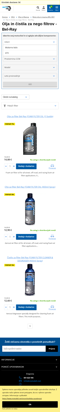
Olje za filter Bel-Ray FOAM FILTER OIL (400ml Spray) (30, 186)
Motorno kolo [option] (11, 47)
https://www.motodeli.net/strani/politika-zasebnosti (22, 398)
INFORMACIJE (8, 360)
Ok (30, 404)
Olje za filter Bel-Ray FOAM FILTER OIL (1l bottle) (30, 116)
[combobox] (30, 42)
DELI (13, 17)
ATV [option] (7, 53)
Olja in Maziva (23, 17)
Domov (5, 17)
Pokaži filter (12, 105)
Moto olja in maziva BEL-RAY (44, 17)
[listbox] (30, 50)
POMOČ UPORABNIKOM (12, 367)
